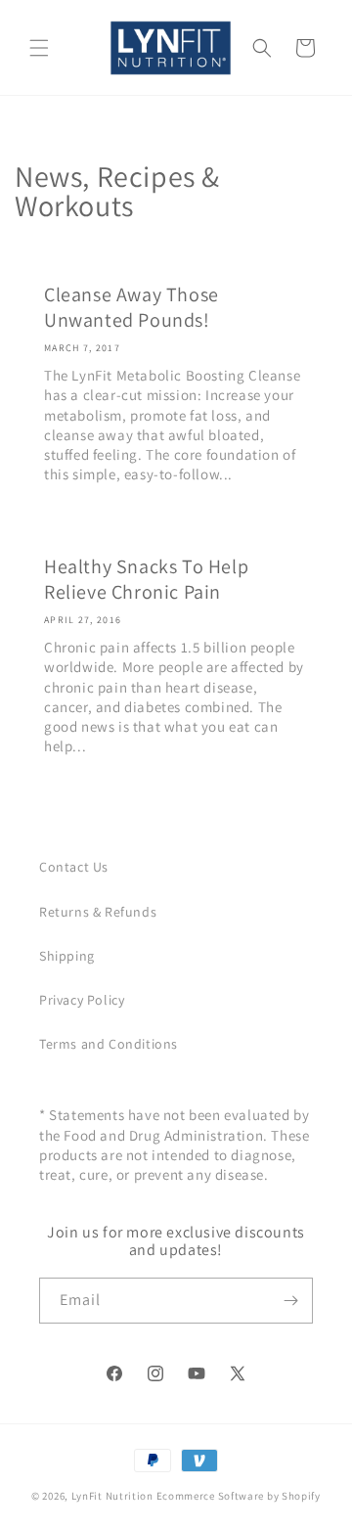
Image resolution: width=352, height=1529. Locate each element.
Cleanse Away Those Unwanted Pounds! (131, 307)
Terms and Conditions (108, 1044)
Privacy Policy (81, 1000)
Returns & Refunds (97, 912)
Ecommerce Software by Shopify (238, 1496)
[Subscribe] (290, 1301)
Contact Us (74, 867)
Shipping (67, 956)
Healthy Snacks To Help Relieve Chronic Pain (146, 579)
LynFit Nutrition (112, 1496)
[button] (39, 47)
